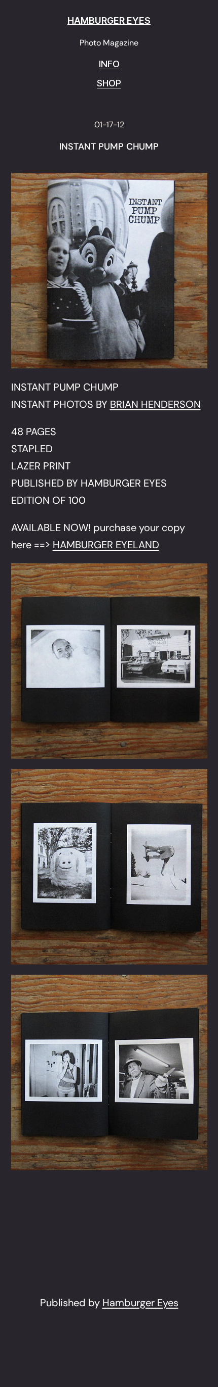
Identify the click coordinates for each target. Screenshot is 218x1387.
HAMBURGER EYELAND (106, 544)
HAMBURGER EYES (109, 20)
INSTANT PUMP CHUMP (109, 147)
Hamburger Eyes (140, 1302)
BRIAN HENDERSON (155, 404)
